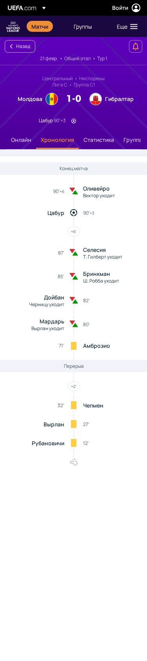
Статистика (98, 140)
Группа (132, 140)
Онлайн (21, 140)
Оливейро (96, 188)
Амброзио (96, 345)
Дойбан (54, 297)
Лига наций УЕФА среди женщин (13, 26)
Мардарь (52, 321)
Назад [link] (23, 46)
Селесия (94, 249)
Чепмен (93, 405)
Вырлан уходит (47, 328)
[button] (125, 26)
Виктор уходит (99, 195)
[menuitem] (45, 26)
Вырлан (54, 424)
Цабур (55, 213)
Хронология (57, 140)
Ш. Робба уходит (101, 280)
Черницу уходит (46, 304)
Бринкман (96, 273)
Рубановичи (48, 443)
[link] (39, 26)
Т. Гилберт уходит (102, 256)
